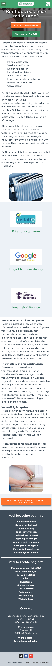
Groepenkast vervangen (26, 542)
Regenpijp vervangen (26, 538)
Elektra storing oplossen (26, 549)
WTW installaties (26, 575)
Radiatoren (26, 582)
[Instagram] (21, 656)
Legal (27, 662)
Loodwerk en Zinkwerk (26, 535)
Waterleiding (26, 595)
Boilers (26, 578)
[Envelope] (31, 656)
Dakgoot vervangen (26, 532)
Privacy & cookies (40, 662)
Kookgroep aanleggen (26, 545)
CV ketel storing (26, 528)
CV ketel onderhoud (26, 525)
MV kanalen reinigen (26, 571)
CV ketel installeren (26, 521)
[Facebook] (26, 656)
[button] (3, 4)
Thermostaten (26, 588)
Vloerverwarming (26, 585)
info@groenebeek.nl (27, 641)
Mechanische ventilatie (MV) (26, 568)
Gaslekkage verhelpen (26, 552)
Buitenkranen (26, 592)
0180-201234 (27, 638)
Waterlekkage (26, 599)
